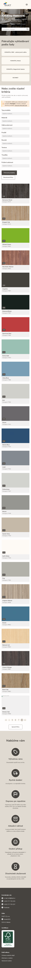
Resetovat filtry (8, 177)
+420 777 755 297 (9, 904)
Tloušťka (4, 155)
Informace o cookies (7, 958)
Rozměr (4, 140)
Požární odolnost (7, 162)
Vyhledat (27, 29)
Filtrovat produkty (9, 173)
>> (25, 720)
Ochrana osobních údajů (8, 955)
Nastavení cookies (7, 961)
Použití (4, 133)
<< (6, 720)
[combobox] (15, 114)
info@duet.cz (11, 898)
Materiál (4, 118)
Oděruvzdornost (7, 125)
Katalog (13, 24)
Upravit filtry (15, 727)
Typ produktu (6, 110)
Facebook (6, 907)
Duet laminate (5, 24)
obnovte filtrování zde (21, 105)
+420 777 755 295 (9, 901)
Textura (4, 147)
